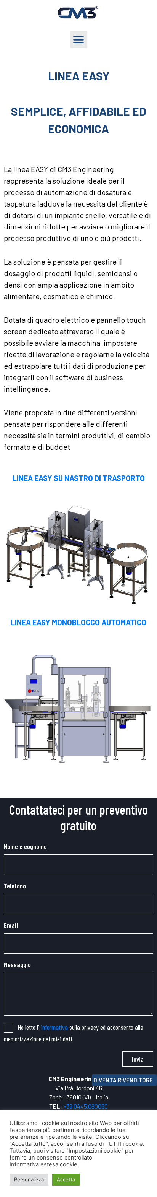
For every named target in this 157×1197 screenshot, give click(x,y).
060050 (98, 1106)
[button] (78, 39)
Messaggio (17, 964)
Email (11, 925)
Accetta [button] (66, 1179)
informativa (54, 1027)
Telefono (15, 885)
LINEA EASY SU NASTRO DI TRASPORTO (79, 478)
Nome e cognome (25, 846)
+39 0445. (75, 1106)
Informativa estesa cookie (43, 1164)
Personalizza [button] (29, 1179)
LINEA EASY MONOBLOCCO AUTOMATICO (78, 622)
